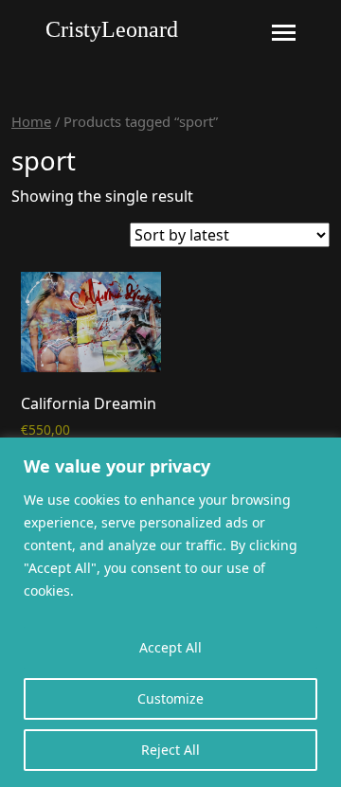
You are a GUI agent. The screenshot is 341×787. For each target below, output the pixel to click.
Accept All (170, 647)
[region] (170, 612)
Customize (170, 698)
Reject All (170, 750)
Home (31, 121)
